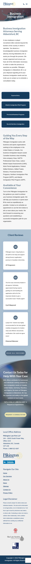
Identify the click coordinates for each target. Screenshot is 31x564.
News (5, 483)
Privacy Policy (7, 493)
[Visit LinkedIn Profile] (9, 462)
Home (5, 473)
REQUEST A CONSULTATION (15, 414)
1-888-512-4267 (23, 5)
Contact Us (6, 490)
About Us (6, 480)
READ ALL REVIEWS (15, 353)
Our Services (7, 476)
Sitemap (6, 486)
